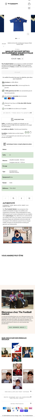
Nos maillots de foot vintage (17, 391)
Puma (17, 49)
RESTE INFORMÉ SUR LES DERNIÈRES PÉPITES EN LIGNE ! (17, 398)
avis (10, 108)
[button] (5, 198)
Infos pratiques (17, 403)
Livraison (7, 82)
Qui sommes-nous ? (17, 327)
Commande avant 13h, (11, 85)
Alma (8, 105)
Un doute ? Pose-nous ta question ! (17, 113)
